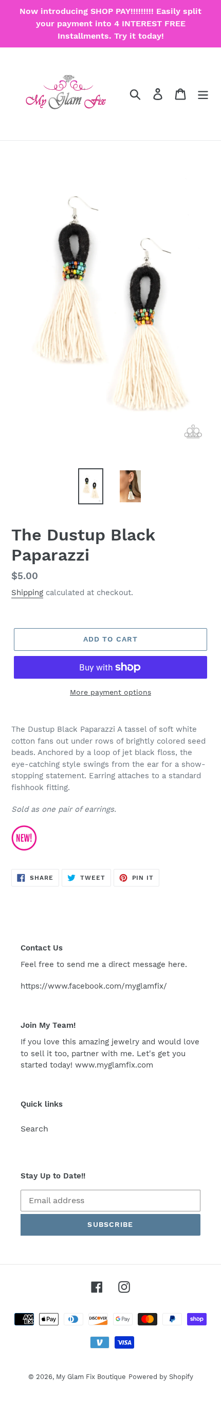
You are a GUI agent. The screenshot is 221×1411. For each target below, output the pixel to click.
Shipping (27, 592)
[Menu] (203, 94)
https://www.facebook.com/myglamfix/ (94, 986)
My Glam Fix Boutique (91, 1377)
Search (34, 1129)
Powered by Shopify (160, 1377)
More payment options (110, 692)
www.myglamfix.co (110, 1065)
